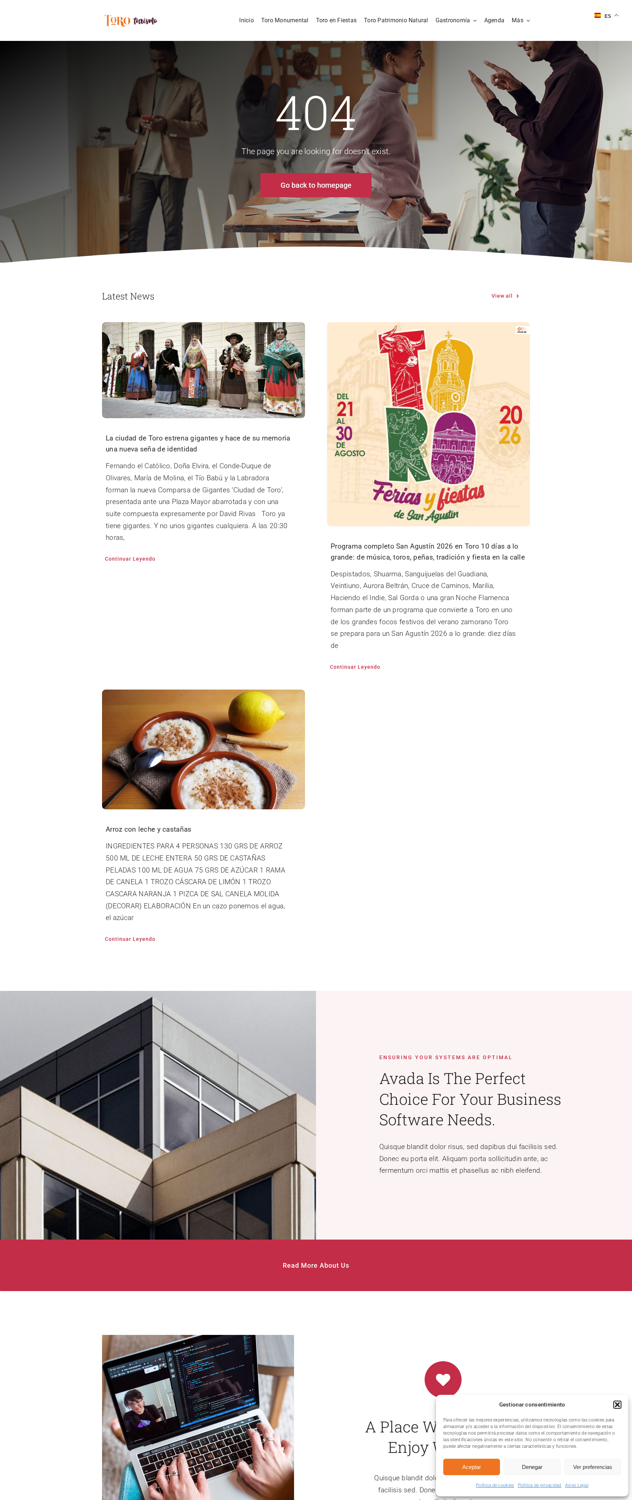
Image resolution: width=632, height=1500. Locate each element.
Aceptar (471, 1467)
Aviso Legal (576, 1485)
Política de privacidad (539, 1485)
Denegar (532, 1467)
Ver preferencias (592, 1467)
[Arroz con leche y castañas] (203, 750)
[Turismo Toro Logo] (132, 17)
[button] (617, 1404)
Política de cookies (495, 1485)
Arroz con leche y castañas (148, 829)
